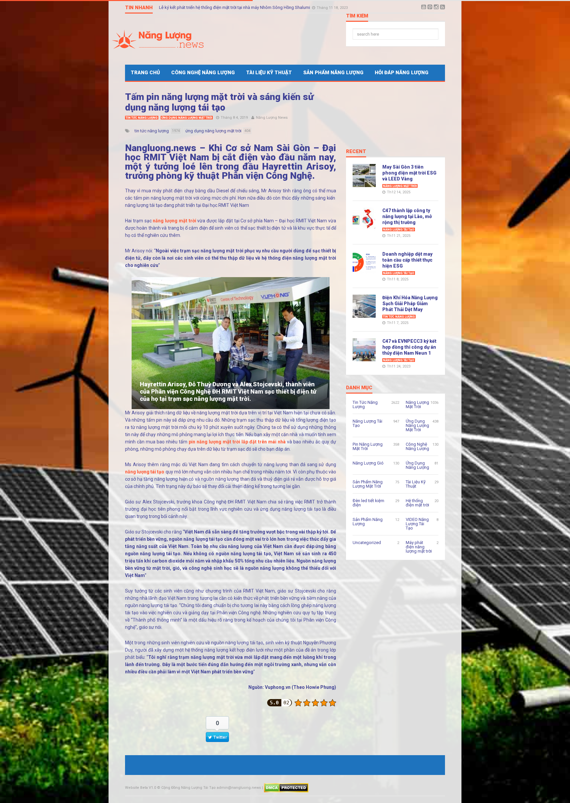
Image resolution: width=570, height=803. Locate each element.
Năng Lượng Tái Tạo (398, 229)
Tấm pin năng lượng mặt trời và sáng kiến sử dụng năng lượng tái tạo (219, 102)
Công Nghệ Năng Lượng (203, 73)
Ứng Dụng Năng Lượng (417, 465)
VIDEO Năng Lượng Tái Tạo (417, 523)
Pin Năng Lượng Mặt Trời (368, 446)
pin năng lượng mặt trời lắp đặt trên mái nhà (237, 441)
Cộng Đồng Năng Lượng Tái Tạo (188, 788)
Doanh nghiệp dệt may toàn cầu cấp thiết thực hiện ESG (407, 260)
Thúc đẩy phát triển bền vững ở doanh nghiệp (202, 7)
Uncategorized (367, 542)
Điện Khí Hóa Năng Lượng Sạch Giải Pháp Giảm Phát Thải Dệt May (410, 303)
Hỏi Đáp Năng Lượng (401, 73)
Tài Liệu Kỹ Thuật (269, 73)
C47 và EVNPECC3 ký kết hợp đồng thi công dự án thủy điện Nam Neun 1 (409, 347)
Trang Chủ (145, 73)
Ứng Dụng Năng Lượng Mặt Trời (186, 117)
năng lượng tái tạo (144, 471)
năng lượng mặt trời (174, 220)
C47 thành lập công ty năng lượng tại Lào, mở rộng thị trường (407, 216)
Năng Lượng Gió (368, 463)
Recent (356, 151)
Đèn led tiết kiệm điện (368, 502)
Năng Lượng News (272, 117)
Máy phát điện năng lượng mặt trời (419, 546)
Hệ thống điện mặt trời (417, 502)
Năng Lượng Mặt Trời (400, 186)
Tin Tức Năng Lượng (142, 117)
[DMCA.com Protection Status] (286, 788)
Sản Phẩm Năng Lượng (333, 73)
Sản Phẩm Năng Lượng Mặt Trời (368, 484)
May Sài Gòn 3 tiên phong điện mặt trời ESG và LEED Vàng (409, 172)
